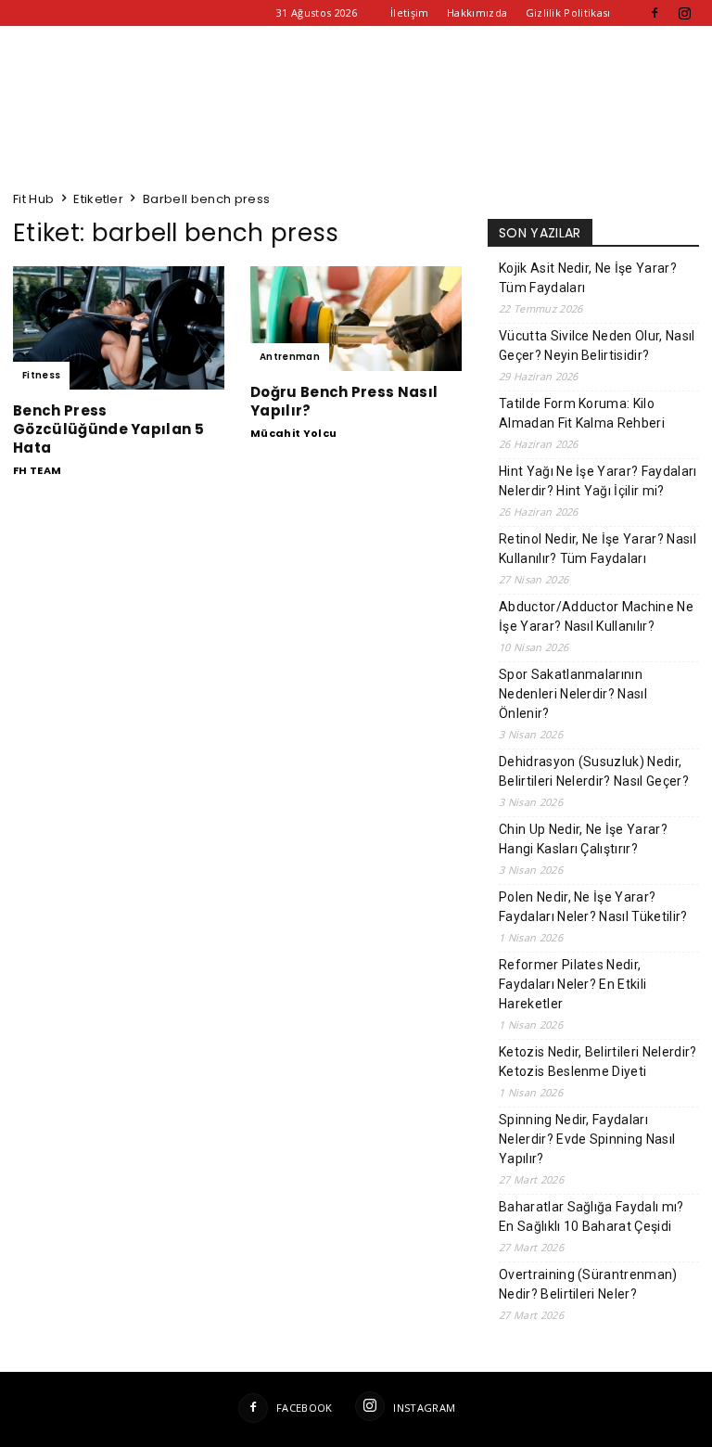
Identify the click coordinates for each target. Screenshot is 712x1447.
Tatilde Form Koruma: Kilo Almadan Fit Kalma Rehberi (582, 413)
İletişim (409, 12)
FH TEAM (37, 470)
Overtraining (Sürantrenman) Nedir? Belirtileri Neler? (588, 1284)
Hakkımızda (477, 12)
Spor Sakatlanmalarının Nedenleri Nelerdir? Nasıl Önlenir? (573, 694)
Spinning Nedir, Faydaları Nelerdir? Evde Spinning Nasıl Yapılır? (587, 1139)
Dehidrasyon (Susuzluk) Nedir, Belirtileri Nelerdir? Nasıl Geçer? (594, 771)
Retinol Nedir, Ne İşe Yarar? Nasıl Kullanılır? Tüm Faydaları (597, 548)
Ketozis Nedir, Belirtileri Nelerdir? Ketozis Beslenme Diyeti (598, 1061)
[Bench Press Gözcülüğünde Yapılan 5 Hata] (118, 328)
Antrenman (290, 357)
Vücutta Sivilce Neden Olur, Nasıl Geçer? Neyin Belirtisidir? (597, 345)
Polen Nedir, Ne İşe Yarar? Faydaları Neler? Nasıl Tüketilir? (593, 907)
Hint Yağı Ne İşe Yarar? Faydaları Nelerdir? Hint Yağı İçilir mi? (598, 481)
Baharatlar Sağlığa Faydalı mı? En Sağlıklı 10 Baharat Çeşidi (591, 1216)
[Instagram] (685, 13)
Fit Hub (33, 199)
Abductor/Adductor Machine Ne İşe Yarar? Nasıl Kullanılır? (596, 616)
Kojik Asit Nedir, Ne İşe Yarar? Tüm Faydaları (588, 278)
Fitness (41, 375)
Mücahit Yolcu (293, 433)
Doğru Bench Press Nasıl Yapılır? (344, 401)
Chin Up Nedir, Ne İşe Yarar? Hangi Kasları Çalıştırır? (583, 839)
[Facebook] (654, 13)
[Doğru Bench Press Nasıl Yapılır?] (356, 318)
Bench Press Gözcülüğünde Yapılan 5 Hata (108, 429)
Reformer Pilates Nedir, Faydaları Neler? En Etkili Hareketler (572, 984)
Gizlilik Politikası (568, 12)
